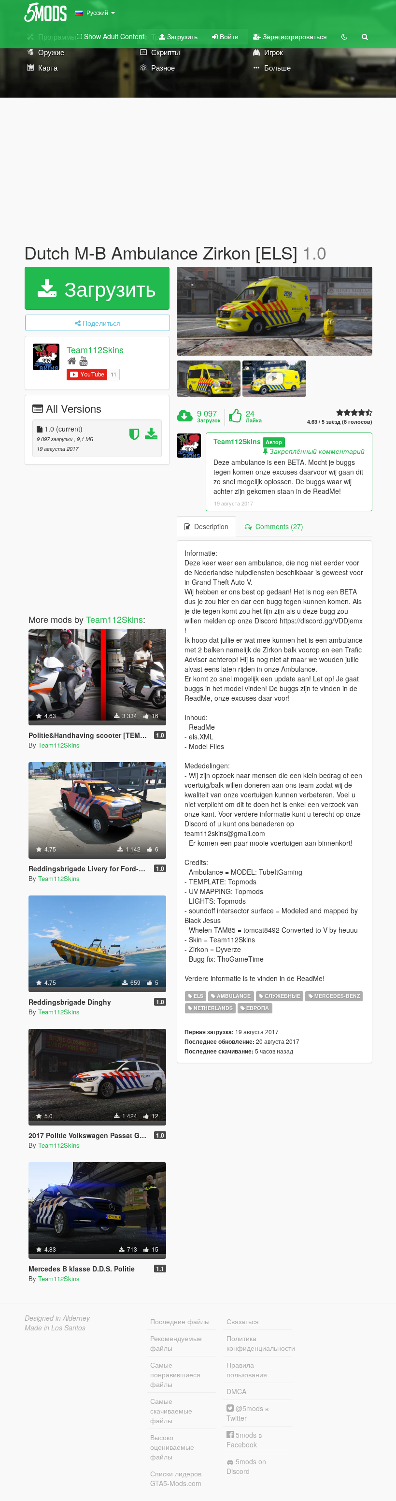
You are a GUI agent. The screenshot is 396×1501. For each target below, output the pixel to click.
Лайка (254, 420)
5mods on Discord (246, 1466)
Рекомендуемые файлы (176, 1343)
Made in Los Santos (55, 1327)
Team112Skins (95, 349)
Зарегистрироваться (294, 36)
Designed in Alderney (57, 1318)
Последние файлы (180, 1321)
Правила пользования (246, 1369)
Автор (274, 442)
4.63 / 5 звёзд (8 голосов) (339, 421)
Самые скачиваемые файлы (171, 1410)
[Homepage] (72, 360)
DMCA (236, 1391)
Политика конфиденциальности (259, 1343)
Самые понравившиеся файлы (175, 1374)
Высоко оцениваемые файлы (172, 1446)
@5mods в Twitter (247, 1413)
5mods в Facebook (244, 1439)
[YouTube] (83, 360)
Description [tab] (209, 526)
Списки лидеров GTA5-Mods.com (175, 1478)
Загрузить (181, 36)
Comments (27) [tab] (277, 526)
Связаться (242, 1321)
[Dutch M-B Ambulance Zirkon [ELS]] (274, 311)
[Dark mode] (344, 36)
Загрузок (209, 420)
